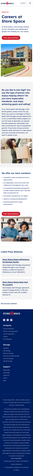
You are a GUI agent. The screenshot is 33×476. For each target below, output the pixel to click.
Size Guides (6, 372)
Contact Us (6, 375)
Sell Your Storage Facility (10, 331)
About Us (5, 12)
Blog (4, 380)
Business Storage (8, 353)
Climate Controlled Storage (11, 356)
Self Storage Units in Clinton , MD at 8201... (16, 461)
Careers (5, 336)
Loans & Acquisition (8, 334)
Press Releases (7, 339)
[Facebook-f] (4, 320)
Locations (6, 348)
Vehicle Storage (7, 361)
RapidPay (23, 3)
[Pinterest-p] (11, 320)
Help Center (6, 370)
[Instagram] (8, 320)
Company (7, 325)
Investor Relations (8, 328)
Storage (6, 345)
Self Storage (6, 350)
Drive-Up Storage (8, 358)
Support (6, 367)
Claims (5, 378)
